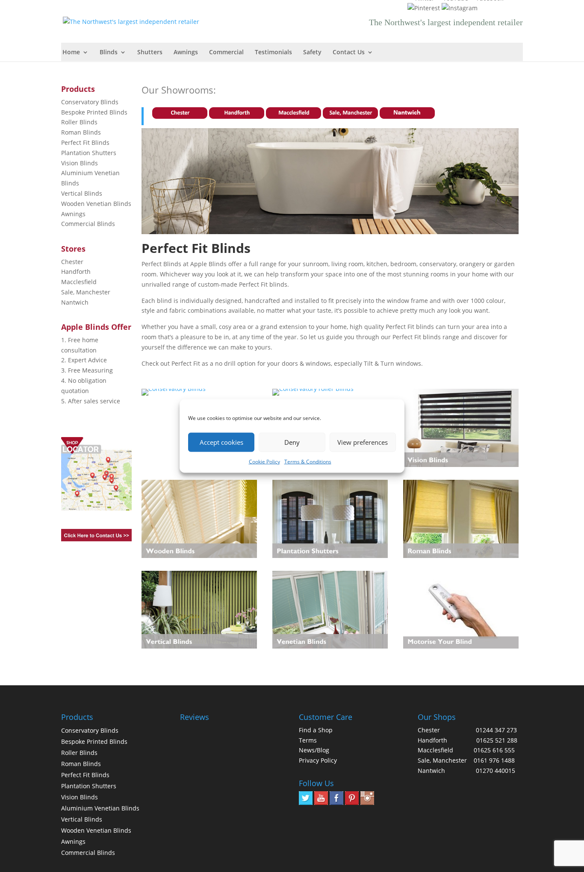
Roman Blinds (81, 132)
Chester (72, 262)
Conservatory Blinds (89, 102)
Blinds (109, 52)
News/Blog (314, 750)
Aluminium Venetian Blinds (100, 808)
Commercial (226, 52)
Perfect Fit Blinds (85, 142)
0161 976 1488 (494, 760)
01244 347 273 (496, 730)
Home (71, 52)
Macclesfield (79, 282)
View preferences (362, 442)
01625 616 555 (494, 750)
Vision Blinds (79, 163)
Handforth (76, 271)
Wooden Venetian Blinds (96, 204)
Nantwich (74, 302)
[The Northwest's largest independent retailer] (133, 21)
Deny (292, 442)
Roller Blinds (79, 122)
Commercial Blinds (88, 224)
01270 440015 (495, 770)
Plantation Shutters (88, 153)
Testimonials (273, 52)
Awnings (186, 52)
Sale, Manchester (85, 292)
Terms (308, 740)
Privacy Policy (318, 760)
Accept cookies (221, 442)
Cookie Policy (264, 461)
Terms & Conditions (307, 461)
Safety (312, 52)
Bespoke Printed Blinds (94, 112)
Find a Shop (316, 730)
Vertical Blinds (81, 193)
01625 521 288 (496, 740)
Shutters (149, 52)
